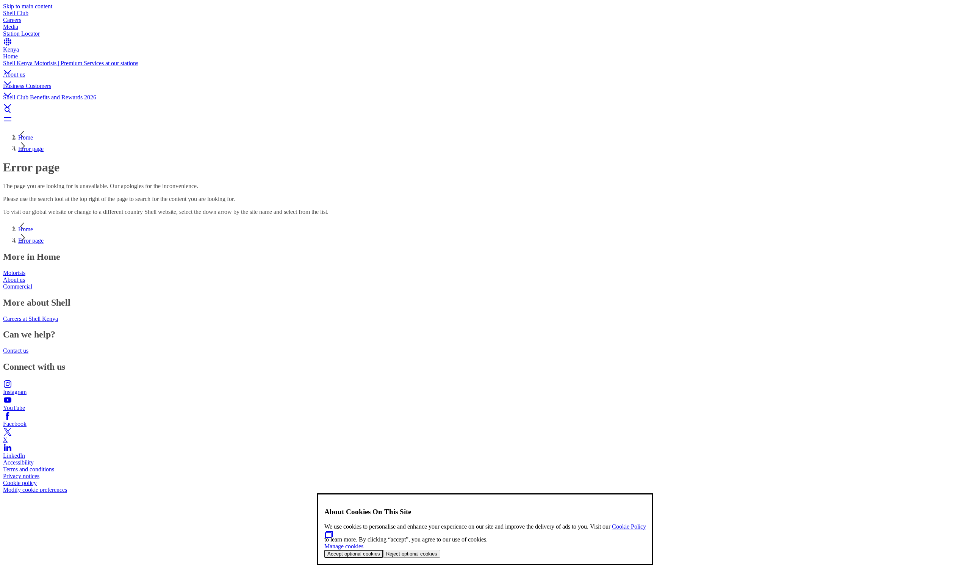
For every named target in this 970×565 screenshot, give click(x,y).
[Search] (485, 110)
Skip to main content (27, 6)
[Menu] (485, 119)
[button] (485, 65)
